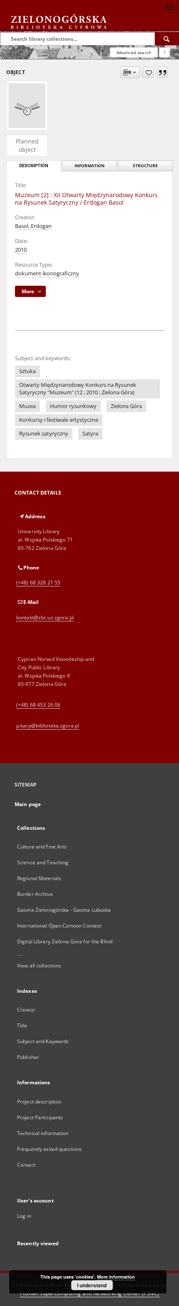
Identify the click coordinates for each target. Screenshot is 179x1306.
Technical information (43, 1133)
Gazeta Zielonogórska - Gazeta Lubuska (64, 909)
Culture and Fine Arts (42, 846)
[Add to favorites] (148, 72)
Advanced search (134, 52)
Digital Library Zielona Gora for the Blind (64, 941)
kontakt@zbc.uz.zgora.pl (45, 617)
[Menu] (169, 6)
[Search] (167, 38)
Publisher (28, 1057)
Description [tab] (33, 165)
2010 (21, 249)
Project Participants (40, 1117)
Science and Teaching (42, 862)
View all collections (39, 965)
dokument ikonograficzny (47, 273)
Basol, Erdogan (33, 226)
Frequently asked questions (49, 1149)
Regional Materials (39, 878)
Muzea (27, 406)
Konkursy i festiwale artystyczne (58, 419)
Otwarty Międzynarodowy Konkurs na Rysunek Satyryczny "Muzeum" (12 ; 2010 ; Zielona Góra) (77, 388)
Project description (39, 1101)
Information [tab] (89, 165)
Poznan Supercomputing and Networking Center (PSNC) (89, 1293)
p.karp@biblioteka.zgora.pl (47, 725)
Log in (24, 1215)
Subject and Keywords (43, 1041)
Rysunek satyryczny (43, 433)
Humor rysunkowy (73, 406)
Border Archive (35, 894)
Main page (28, 804)
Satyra (90, 433)
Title (22, 1025)
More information (116, 1277)
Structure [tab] (145, 165)
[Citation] (162, 72)
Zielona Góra (126, 406)
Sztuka (27, 371)
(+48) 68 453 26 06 (38, 704)
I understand (92, 1285)
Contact (26, 1164)
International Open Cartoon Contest (59, 925)
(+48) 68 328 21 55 (38, 582)
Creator (26, 1009)
